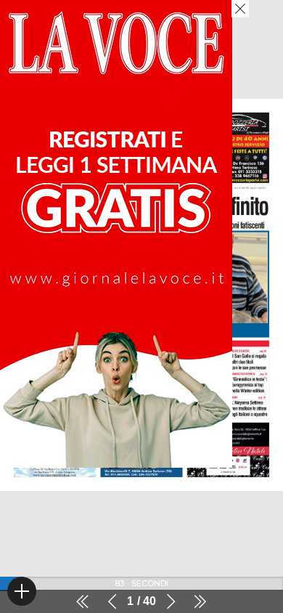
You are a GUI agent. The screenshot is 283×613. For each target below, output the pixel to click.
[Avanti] (170, 601)
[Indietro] (112, 601)
